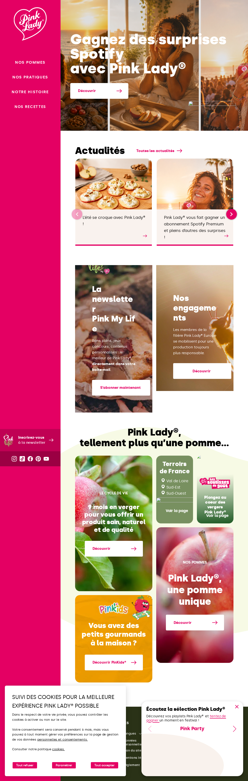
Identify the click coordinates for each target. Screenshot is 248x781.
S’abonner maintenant (120, 387)
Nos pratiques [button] (30, 77)
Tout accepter (104, 765)
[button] (231, 214)
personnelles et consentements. (62, 739)
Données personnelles (133, 742)
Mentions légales (136, 757)
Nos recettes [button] (30, 107)
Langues (129, 733)
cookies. (58, 749)
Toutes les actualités (155, 151)
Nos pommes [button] (30, 62)
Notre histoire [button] (30, 92)
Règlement (131, 765)
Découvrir (87, 91)
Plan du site (132, 750)
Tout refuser (24, 765)
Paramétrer (64, 765)
